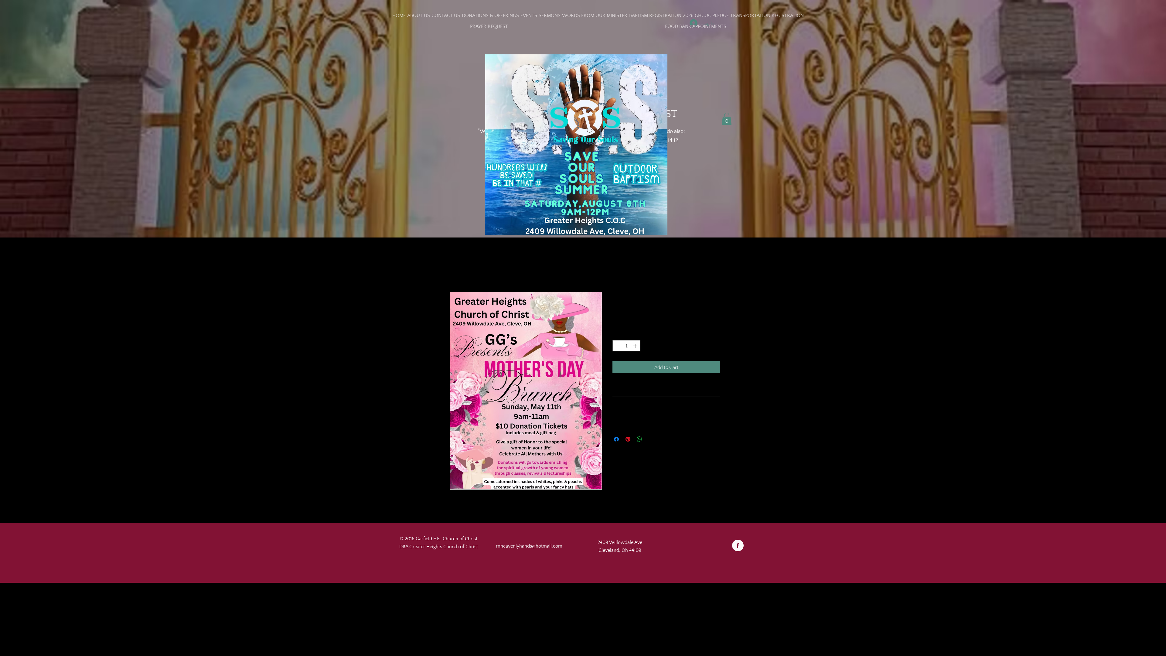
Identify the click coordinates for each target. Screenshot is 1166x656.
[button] (726, 119)
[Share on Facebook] (616, 439)
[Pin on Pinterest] (628, 439)
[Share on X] (651, 439)
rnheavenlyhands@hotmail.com (529, 546)
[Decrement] (617, 345)
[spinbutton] (626, 345)
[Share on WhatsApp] (639, 439)
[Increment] (635, 345)
